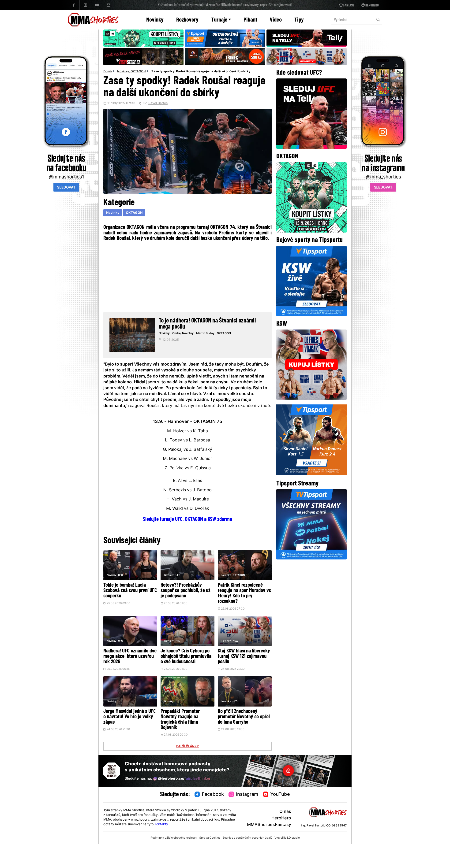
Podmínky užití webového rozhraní (173, 838)
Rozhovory (187, 20)
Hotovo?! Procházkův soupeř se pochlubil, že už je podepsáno (185, 591)
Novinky (155, 20)
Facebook (213, 794)
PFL (178, 641)
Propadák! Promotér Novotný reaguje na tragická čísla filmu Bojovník (180, 719)
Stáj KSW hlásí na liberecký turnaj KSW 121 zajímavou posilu (244, 656)
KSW (235, 641)
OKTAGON (138, 71)
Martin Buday (205, 333)
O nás (285, 812)
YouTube (280, 794)
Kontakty (161, 824)
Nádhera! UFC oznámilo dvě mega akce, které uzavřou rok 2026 (130, 656)
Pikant (250, 20)
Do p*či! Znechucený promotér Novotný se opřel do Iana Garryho (244, 717)
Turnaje (219, 20)
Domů (107, 71)
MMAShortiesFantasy (269, 825)
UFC (120, 575)
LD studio (293, 838)
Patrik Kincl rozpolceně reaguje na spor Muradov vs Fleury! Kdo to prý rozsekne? (244, 593)
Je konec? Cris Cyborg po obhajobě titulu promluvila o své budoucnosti (186, 656)
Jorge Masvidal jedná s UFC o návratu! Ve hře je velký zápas (129, 717)
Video (276, 20)
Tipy (299, 20)
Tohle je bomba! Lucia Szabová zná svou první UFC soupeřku (130, 591)
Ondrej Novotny (183, 333)
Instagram (247, 794)
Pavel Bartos (158, 103)
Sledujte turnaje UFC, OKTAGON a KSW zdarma (187, 519)
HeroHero (281, 818)
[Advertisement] (187, 276)
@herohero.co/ (184, 779)
